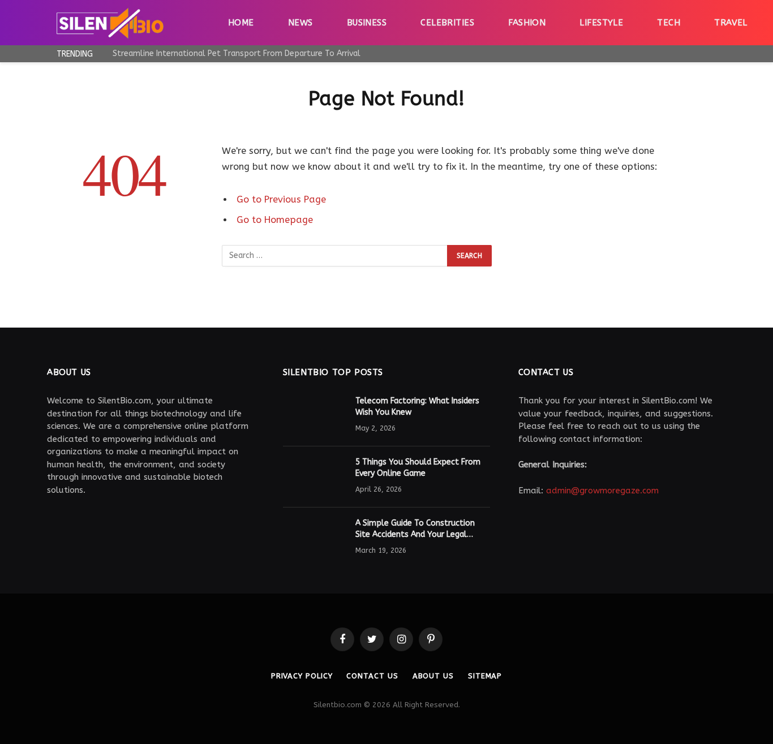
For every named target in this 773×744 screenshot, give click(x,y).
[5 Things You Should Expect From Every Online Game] (314, 476)
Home (241, 23)
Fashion (527, 23)
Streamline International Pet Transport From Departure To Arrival (236, 53)
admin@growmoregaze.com (602, 490)
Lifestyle (601, 23)
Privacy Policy (302, 676)
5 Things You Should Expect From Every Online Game (417, 467)
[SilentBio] (110, 22)
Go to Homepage (275, 219)
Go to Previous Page (281, 199)
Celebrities (447, 23)
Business (367, 23)
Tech (668, 23)
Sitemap (485, 676)
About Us (433, 676)
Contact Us (372, 676)
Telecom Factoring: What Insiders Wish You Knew (417, 406)
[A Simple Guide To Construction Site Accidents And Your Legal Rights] (314, 538)
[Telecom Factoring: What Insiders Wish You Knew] (314, 415)
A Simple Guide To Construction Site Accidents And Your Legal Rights (415, 529)
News (300, 23)
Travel (731, 23)
